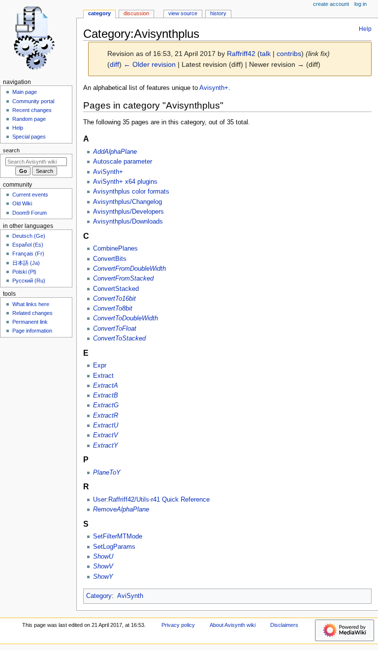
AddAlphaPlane (115, 151)
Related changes (32, 313)
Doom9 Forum (29, 213)
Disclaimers (284, 625)
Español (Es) (27, 245)
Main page (24, 92)
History (218, 13)
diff (114, 64)
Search (11, 150)
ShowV (103, 566)
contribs (289, 53)
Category (99, 596)
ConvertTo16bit (114, 298)
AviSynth (130, 596)
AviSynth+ (108, 172)
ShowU (103, 556)
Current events (30, 195)
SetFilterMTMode (117, 536)
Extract (103, 375)
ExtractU (105, 425)
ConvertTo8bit (112, 308)
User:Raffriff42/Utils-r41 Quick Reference (151, 499)
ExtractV (105, 435)
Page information (32, 331)
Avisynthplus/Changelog (127, 201)
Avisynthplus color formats (131, 191)
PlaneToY (107, 472)
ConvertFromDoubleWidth (129, 268)
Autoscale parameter (122, 161)
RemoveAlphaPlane (121, 509)
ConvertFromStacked (123, 278)
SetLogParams (114, 546)
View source (182, 13)
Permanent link (30, 322)
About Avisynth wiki (232, 625)
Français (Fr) (28, 253)
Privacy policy (178, 625)
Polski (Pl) (24, 272)
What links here (30, 304)
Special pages (29, 137)
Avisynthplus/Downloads (128, 221)
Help (365, 29)
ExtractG (106, 405)
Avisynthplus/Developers (128, 211)
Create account (331, 4)
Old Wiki (22, 203)
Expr (99, 365)
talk (265, 53)
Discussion (136, 13)
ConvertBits (109, 258)
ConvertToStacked (119, 338)
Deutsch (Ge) (28, 236)
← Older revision (150, 64)
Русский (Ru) (28, 280)
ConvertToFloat (114, 328)
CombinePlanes (115, 248)
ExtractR (105, 415)
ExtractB (105, 395)
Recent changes (32, 110)
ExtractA (105, 385)
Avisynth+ (213, 88)
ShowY (103, 576)
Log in (360, 4)
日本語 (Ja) (26, 263)
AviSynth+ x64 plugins (125, 181)
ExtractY (105, 445)
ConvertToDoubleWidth (125, 318)
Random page (29, 119)
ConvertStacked (116, 288)
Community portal (33, 101)
